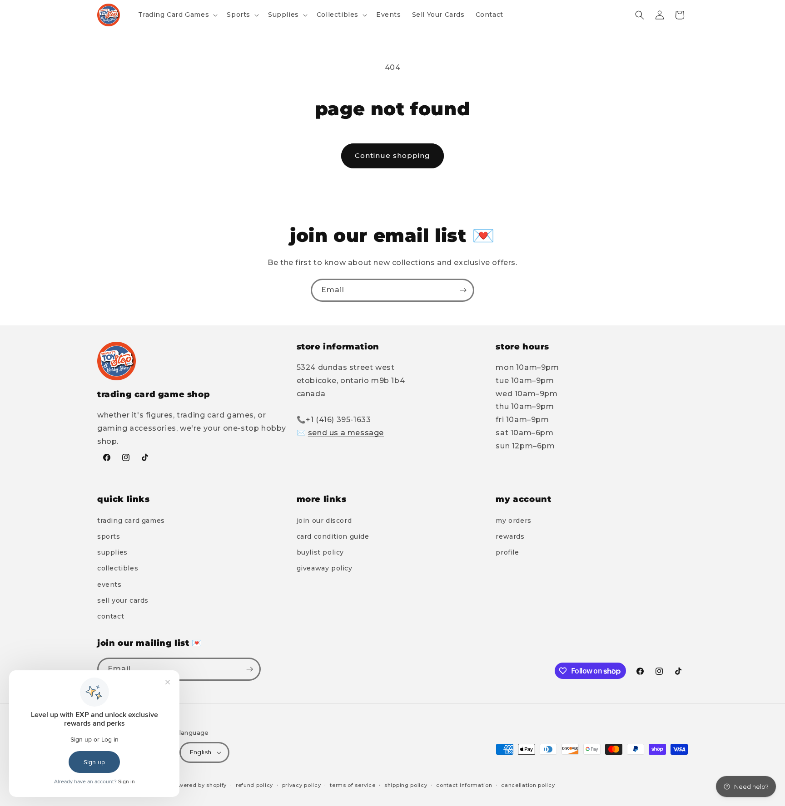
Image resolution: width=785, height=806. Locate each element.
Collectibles (117, 568)
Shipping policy (405, 785)
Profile (507, 552)
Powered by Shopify (199, 785)
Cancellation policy (528, 785)
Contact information (464, 785)
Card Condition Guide (333, 536)
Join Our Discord (324, 520)
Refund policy (254, 785)
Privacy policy (301, 785)
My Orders (513, 520)
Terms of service (352, 785)
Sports (108, 536)
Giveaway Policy (325, 568)
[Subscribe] (463, 290)
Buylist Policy (320, 552)
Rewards (510, 536)
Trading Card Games (131, 520)
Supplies (112, 552)
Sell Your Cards (123, 600)
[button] (177, 14)
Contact (110, 616)
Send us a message (346, 432)
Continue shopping (392, 155)
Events (109, 584)
